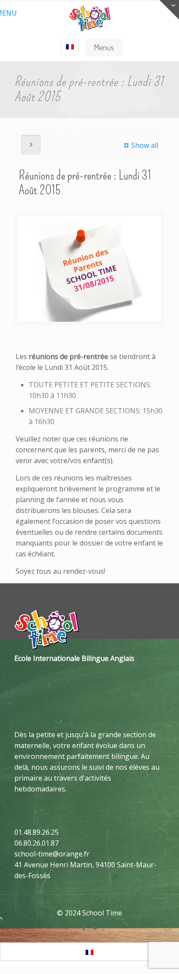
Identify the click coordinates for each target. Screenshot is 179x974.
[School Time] (89, 17)
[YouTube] (95, 928)
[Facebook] (83, 928)
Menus (104, 47)
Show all (144, 145)
